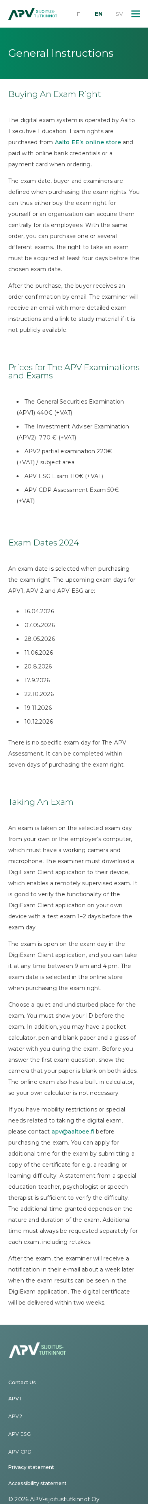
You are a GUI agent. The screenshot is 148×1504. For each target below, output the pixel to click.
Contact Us (22, 1382)
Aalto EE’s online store (88, 142)
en (99, 13)
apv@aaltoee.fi (73, 1131)
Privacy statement (31, 1467)
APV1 (14, 1399)
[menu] (135, 14)
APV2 (15, 1416)
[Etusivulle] (32, 14)
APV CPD (20, 1452)
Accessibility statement (37, 1483)
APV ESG (19, 1434)
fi (79, 13)
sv (119, 13)
